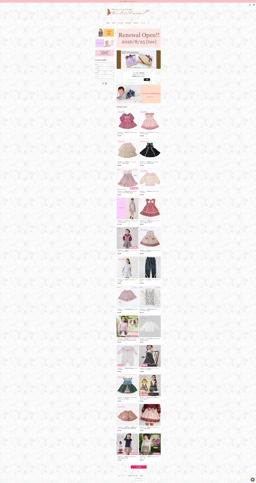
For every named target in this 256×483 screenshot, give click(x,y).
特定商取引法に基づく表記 (133, 475)
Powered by (137, 480)
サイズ (96, 64)
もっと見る (138, 467)
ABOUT (114, 23)
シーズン (97, 76)
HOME (107, 23)
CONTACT (136, 23)
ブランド (97, 72)
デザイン (97, 68)
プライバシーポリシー (122, 475)
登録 (147, 79)
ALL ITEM (120, 23)
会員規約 (141, 475)
